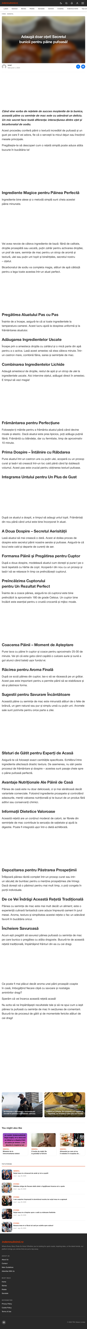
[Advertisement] (43, 92)
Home (4, 14)
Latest (6, 9)
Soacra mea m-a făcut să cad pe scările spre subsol (33, 1225)
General (14, 9)
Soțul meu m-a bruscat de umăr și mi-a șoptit (30, 1173)
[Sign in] (77, 3)
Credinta (60, 9)
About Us (5, 1259)
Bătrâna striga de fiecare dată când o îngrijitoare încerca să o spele (39, 1186)
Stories (23, 9)
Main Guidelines (7, 1267)
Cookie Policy (7, 1308)
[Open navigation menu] (82, 3)
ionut (10, 65)
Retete (32, 9)
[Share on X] (78, 67)
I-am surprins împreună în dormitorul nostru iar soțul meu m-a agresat (40, 1199)
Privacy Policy (7, 1304)
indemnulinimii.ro (10, 3)
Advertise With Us (8, 1271)
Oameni (51, 9)
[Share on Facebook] (83, 67)
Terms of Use (6, 1311)
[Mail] (4, 1322)
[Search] (66, 3)
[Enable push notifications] (71, 3)
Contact (4, 1263)
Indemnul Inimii (72, 9)
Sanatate (41, 9)
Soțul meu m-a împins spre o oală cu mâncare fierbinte (34, 1212)
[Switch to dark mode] (60, 3)
